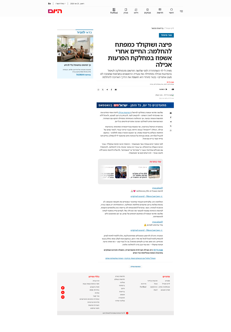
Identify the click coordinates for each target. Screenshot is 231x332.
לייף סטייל (170, 28)
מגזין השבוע (165, 290)
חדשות (160, 13)
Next (91, 54)
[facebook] (111, 89)
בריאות (122, 292)
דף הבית (96, 281)
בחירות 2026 (94, 290)
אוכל (155, 284)
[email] (116, 89)
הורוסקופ (153, 287)
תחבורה (122, 298)
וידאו (136, 13)
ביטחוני (122, 286)
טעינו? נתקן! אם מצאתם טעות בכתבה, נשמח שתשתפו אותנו (130, 258)
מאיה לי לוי (170, 82)
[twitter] (103, 89)
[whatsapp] (98, 89)
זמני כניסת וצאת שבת (91, 284)
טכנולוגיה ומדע (164, 287)
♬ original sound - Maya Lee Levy (147, 196)
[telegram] (107, 89)
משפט (122, 295)
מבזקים (147, 13)
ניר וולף (145, 167)
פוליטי (122, 283)
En (49, 3)
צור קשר (96, 296)
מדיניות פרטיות (93, 302)
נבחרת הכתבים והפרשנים (89, 299)
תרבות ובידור (152, 281)
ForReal (114, 13)
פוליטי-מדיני (120, 301)
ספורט (167, 281)
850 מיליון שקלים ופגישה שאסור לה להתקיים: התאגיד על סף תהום (138, 176)
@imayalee (157, 188)
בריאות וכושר (157, 28)
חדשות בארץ (120, 276)
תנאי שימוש (94, 308)
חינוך (123, 289)
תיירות (143, 284)
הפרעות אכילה (124, 113)
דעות (155, 290)
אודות (97, 293)
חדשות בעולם (119, 279)
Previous (59, 54)
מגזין (126, 13)
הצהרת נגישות (93, 305)
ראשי (171, 13)
